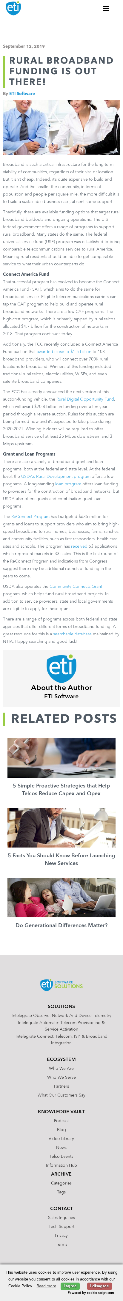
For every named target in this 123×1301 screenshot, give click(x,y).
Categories (61, 1183)
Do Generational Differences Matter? (61, 925)
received (79, 546)
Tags (61, 1192)
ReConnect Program (30, 517)
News (61, 1148)
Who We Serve (61, 1077)
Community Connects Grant (76, 587)
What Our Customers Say (61, 1095)
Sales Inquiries (61, 1218)
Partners (61, 1086)
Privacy (61, 1236)
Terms (61, 1244)
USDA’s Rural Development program (55, 477)
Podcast (61, 1121)
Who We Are (61, 1069)
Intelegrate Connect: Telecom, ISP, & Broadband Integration (61, 1039)
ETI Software (22, 94)
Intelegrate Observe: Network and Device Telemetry (61, 1016)
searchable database (73, 634)
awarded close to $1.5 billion (64, 352)
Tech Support (61, 1227)
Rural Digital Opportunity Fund (85, 399)
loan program (68, 484)
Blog (61, 1130)
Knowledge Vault (61, 1112)
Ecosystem (61, 1059)
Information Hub (61, 1165)
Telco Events (61, 1156)
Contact (61, 1209)
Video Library (61, 1139)
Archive (61, 1174)
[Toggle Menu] (106, 8)
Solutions (61, 1006)
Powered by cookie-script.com (91, 1293)
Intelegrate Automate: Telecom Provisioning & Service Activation (61, 1026)
